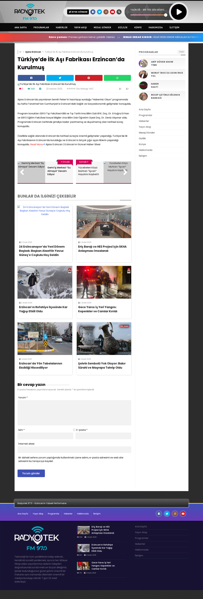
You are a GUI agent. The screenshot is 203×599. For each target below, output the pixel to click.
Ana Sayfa (21, 27)
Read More (36, 144)
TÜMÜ (181, 52)
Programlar (41, 27)
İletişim (174, 27)
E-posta (82, 430)
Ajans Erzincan (33, 51)
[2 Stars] (69, 88)
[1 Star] (68, 88)
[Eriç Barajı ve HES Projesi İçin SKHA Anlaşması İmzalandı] (104, 221)
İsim (21, 430)
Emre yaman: (36, 37)
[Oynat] (179, 8)
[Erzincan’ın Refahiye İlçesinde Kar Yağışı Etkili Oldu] (45, 282)
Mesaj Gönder (102, 27)
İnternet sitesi (26, 443)
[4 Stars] (73, 88)
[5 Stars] (75, 88)
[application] (156, 7)
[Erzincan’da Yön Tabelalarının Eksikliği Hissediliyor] (45, 338)
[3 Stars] (71, 88)
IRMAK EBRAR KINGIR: (115, 37)
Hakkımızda (156, 27)
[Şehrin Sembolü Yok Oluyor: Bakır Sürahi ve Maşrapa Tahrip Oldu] (104, 338)
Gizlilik (123, 27)
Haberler (61, 27)
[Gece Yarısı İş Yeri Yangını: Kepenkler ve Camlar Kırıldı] (104, 282)
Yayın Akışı (80, 27)
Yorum (23, 397)
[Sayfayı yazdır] (40, 88)
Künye (138, 27)
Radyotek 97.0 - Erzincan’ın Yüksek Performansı (42, 503)
